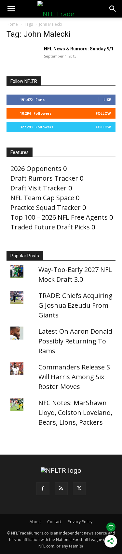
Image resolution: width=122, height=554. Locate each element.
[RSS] (61, 488)
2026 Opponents (35, 168)
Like (107, 99)
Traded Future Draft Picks (50, 227)
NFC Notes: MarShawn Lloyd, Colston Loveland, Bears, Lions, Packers (75, 412)
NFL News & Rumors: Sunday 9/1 (79, 48)
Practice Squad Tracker (45, 207)
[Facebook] (42, 488)
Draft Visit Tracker (38, 188)
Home (12, 24)
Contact (54, 521)
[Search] (113, 9)
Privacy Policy (80, 521)
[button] (11, 9)
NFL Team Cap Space (42, 197)
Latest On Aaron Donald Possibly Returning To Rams (75, 341)
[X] (79, 488)
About (35, 521)
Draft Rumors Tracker (44, 178)
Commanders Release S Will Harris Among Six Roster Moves (74, 377)
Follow (103, 113)
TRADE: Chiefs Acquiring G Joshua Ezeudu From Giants (75, 305)
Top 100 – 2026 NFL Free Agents (59, 217)
